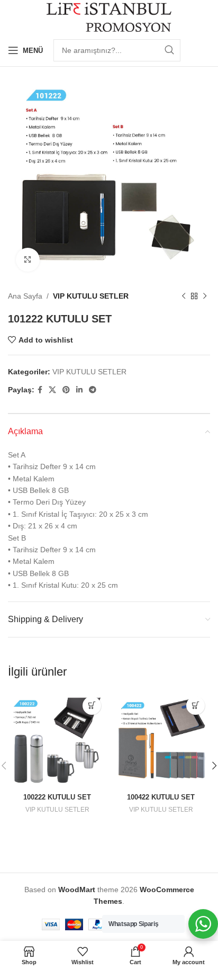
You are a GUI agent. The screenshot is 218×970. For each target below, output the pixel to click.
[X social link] (52, 390)
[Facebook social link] (40, 390)
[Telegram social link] (92, 390)
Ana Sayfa (25, 296)
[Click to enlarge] (28, 260)
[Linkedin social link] (79, 390)
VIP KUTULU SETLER (91, 296)
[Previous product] (183, 296)
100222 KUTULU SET (57, 797)
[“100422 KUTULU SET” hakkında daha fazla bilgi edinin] (195, 705)
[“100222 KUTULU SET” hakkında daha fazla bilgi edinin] (92, 705)
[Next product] (204, 296)
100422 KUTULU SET (161, 797)
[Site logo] (109, 16)
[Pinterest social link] (66, 390)
